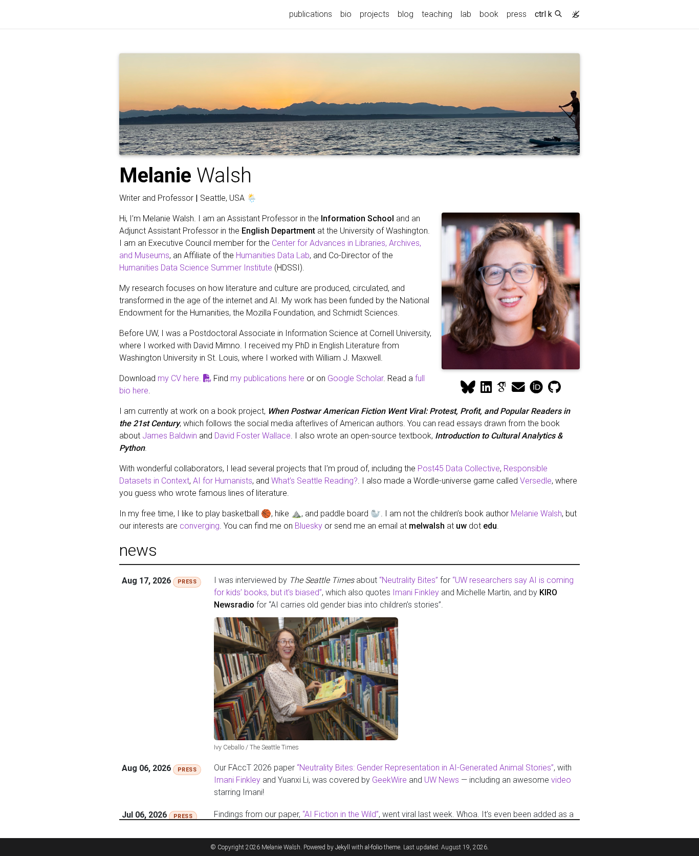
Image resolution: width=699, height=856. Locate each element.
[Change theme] (573, 11)
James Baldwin (169, 436)
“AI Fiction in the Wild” (340, 814)
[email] (518, 387)
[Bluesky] (468, 387)
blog (405, 14)
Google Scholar (355, 378)
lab (466, 14)
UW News (441, 780)
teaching (437, 14)
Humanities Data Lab (273, 255)
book (488, 14)
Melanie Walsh (536, 513)
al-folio (373, 847)
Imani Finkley (415, 592)
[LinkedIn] (486, 387)
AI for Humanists (222, 481)
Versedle (536, 481)
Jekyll (342, 847)
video (561, 780)
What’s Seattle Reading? (314, 481)
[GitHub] (554, 387)
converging (200, 526)
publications (310, 14)
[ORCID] (536, 387)
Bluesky (308, 526)
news (138, 550)
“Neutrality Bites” (408, 580)
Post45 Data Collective (459, 468)
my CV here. (180, 378)
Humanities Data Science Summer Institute (195, 268)
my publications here (267, 378)
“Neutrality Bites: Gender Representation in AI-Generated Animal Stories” (425, 768)
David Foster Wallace (252, 436)
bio (346, 14)
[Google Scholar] (501, 387)
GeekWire (389, 780)
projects (374, 14)
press (517, 14)
